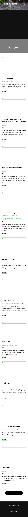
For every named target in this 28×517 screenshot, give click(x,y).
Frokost (11, 81)
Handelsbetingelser (14, 508)
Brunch (4, 218)
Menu (24, 4)
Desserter (5, 344)
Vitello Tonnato (7, 78)
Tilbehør (4, 219)
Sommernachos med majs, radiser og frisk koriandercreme (14, 120)
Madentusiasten (10, 3)
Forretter (5, 81)
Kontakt (9, 505)
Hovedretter (18, 124)
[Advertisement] (14, 25)
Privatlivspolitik (16, 505)
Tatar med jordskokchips (11, 426)
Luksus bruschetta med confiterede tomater (10, 215)
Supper (9, 345)
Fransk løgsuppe (8, 467)
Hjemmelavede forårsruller (12, 168)
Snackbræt (6, 383)
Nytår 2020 (6, 341)
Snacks (4, 125)
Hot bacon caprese (9, 259)
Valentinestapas (8, 300)
